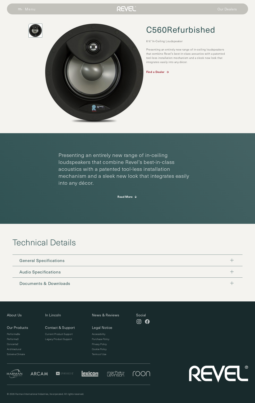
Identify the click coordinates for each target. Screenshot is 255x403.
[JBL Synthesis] (64, 374)
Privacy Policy (99, 344)
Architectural (14, 349)
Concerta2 (12, 344)
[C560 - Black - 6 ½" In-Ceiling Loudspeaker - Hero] (94, 73)
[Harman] (14, 374)
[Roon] (141, 374)
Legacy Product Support (58, 339)
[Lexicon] (90, 374)
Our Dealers (227, 9)
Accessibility (98, 334)
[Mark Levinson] (116, 374)
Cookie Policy (99, 349)
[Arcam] (39, 374)
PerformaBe (13, 334)
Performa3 (13, 339)
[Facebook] (147, 321)
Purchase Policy (100, 339)
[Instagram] (139, 321)
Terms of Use (99, 354)
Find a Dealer (155, 72)
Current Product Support (59, 334)
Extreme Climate (16, 354)
